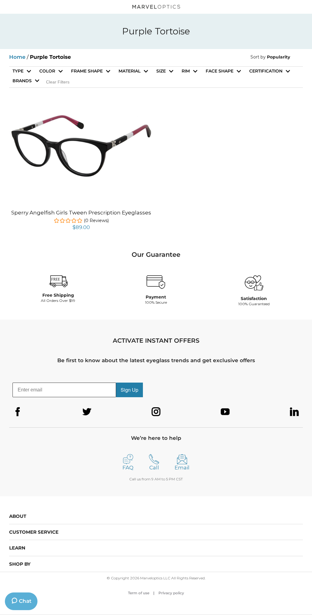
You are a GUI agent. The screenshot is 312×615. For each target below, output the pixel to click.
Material (129, 71)
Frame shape (87, 71)
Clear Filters (57, 82)
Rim (186, 71)
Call (154, 468)
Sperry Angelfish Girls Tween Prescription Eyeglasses (81, 213)
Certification (265, 71)
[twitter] (86, 411)
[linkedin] (294, 411)
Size (161, 71)
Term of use (138, 593)
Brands (22, 80)
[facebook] (17, 411)
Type (17, 71)
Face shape (219, 71)
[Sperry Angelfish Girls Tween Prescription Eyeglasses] (81, 116)
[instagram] (156, 411)
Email (182, 468)
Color (47, 71)
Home (17, 57)
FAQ (127, 468)
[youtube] (225, 411)
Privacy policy (171, 593)
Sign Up (129, 389)
